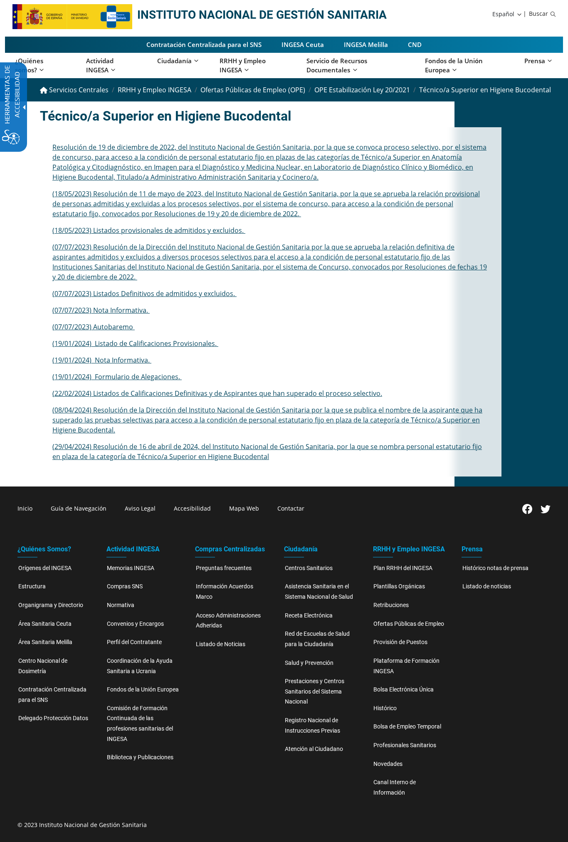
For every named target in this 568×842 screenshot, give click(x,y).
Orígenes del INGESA (45, 568)
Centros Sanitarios (309, 568)
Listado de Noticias (220, 644)
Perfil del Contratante (134, 642)
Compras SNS (125, 586)
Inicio (24, 508)
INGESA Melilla (366, 44)
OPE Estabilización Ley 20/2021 (362, 89)
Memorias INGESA (130, 568)
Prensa (472, 549)
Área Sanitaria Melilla (45, 642)
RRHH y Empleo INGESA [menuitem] (243, 65)
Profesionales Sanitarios (404, 745)
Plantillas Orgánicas (399, 586)
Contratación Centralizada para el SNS (204, 44)
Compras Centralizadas (230, 549)
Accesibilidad (192, 508)
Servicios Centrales (78, 89)
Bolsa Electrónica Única (403, 689)
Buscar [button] (538, 13)
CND (415, 44)
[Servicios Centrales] (115, 15)
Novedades (388, 764)
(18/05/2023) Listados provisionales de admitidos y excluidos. (148, 230)
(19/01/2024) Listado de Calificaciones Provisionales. (135, 343)
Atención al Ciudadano (314, 749)
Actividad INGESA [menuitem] (100, 65)
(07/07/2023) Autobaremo (93, 326)
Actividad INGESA (133, 549)
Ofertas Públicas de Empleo (408, 623)
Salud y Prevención (309, 663)
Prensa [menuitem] (534, 61)
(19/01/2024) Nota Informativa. (101, 360)
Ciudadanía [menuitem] (174, 61)
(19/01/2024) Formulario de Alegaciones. (117, 376)
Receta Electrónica (309, 615)
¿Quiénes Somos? (44, 549)
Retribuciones (391, 605)
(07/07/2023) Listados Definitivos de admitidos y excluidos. (144, 293)
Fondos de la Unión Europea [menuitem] (454, 65)
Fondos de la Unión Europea (143, 689)
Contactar (290, 508)
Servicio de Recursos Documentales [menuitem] (336, 65)
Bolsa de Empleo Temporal (407, 726)
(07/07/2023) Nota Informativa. (101, 310)
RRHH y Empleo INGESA (154, 89)
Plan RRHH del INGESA (402, 568)
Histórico (385, 708)
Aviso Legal (140, 508)
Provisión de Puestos (400, 642)
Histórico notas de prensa (495, 568)
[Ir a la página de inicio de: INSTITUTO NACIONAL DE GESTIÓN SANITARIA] (55, 15)
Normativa (120, 605)
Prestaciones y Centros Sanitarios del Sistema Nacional (314, 691)
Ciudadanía (301, 549)
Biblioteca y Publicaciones (140, 757)
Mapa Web (244, 508)
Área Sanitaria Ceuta (45, 623)
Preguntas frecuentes (224, 568)
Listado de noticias (486, 586)
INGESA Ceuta (303, 44)
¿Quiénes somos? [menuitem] (29, 65)
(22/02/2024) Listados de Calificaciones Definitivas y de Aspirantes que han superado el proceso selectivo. (217, 393)
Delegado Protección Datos (53, 718)
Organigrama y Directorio (50, 605)
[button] (507, 14)
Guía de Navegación (78, 508)
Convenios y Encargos (135, 623)
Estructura (32, 586)
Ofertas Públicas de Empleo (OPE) (252, 89)
